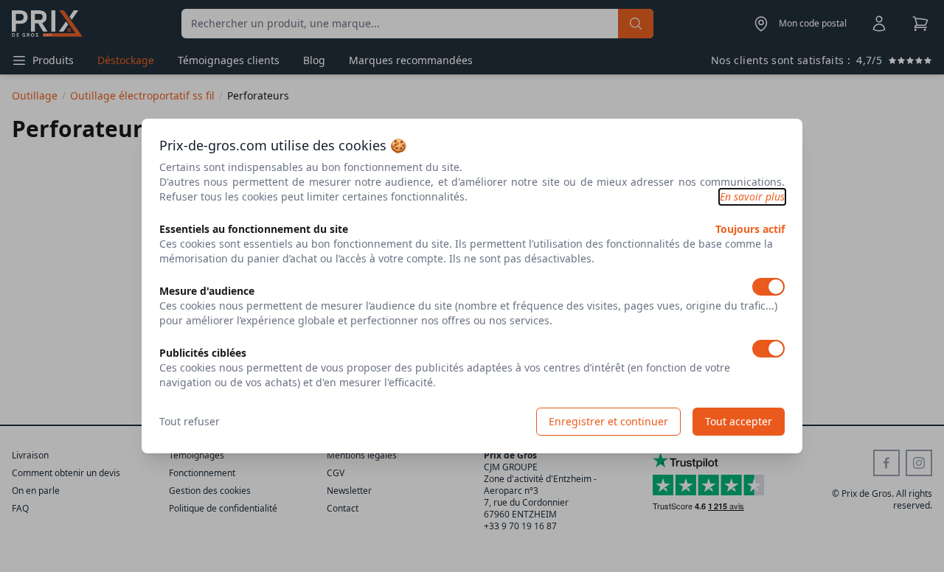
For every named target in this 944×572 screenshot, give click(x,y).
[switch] (768, 287)
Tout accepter (738, 421)
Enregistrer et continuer (608, 421)
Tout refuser (189, 421)
